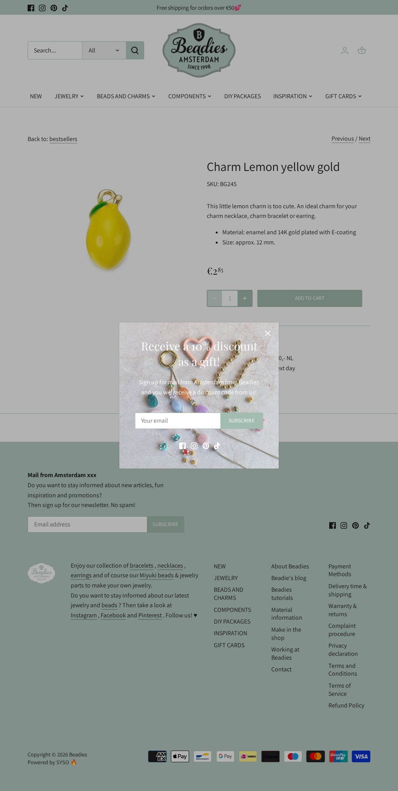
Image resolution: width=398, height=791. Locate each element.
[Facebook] (182, 445)
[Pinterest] (205, 445)
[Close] (267, 333)
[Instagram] (194, 445)
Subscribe (242, 420)
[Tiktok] (217, 445)
